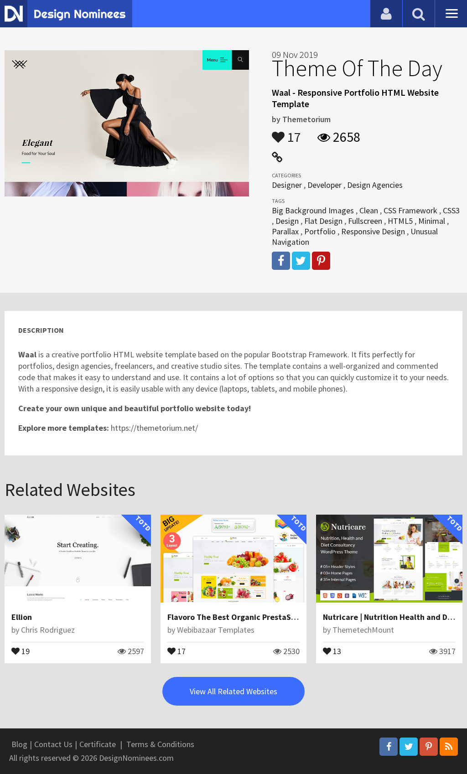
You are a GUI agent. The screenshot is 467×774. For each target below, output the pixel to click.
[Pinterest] (429, 747)
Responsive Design (373, 231)
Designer (287, 185)
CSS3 (451, 210)
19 (25, 650)
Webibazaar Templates (215, 629)
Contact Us (53, 744)
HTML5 (400, 221)
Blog (19, 744)
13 (336, 650)
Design (287, 221)
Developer (324, 185)
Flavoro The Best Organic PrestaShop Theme (249, 617)
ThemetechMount (363, 629)
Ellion (21, 617)
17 (293, 132)
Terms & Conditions (160, 744)
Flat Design (323, 221)
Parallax (285, 231)
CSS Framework (410, 210)
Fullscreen (365, 221)
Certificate (97, 744)
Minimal (431, 221)
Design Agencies (375, 185)
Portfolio (320, 231)
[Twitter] (409, 747)
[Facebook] (388, 747)
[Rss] (449, 747)
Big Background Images (313, 210)
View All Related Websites (233, 691)
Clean (368, 210)
